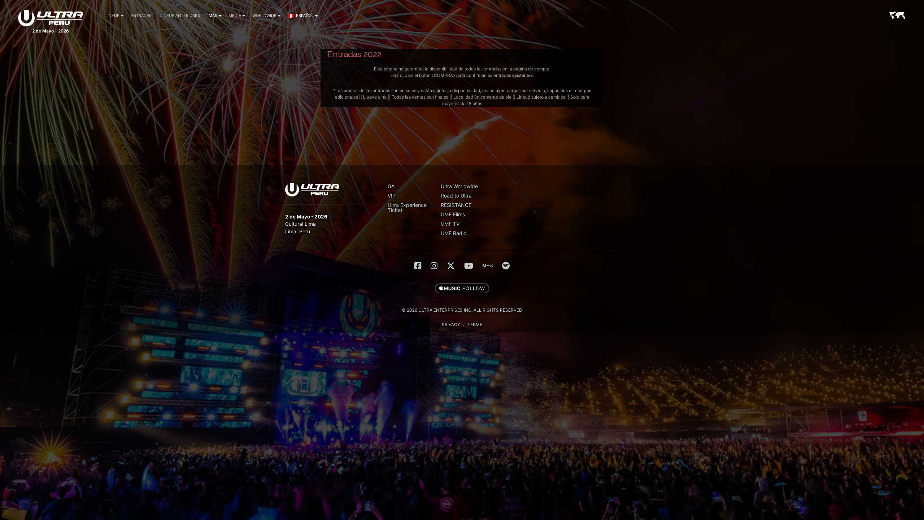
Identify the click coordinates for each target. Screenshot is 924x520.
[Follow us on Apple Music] (462, 289)
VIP (392, 195)
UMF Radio (453, 233)
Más (213, 15)
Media (234, 15)
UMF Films (453, 214)
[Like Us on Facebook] (418, 265)
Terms (475, 324)
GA (391, 186)
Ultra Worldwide (459, 186)
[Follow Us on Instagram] (434, 265)
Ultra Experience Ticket (407, 207)
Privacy (451, 324)
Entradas (141, 15)
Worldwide (264, 15)
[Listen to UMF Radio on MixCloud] (487, 265)
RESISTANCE (456, 205)
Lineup (112, 15)
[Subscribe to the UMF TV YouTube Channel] (469, 265)
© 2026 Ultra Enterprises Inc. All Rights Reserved (462, 310)
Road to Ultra (456, 195)
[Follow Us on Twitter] (450, 265)
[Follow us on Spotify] (505, 265)
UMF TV (450, 224)
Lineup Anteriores (180, 15)
